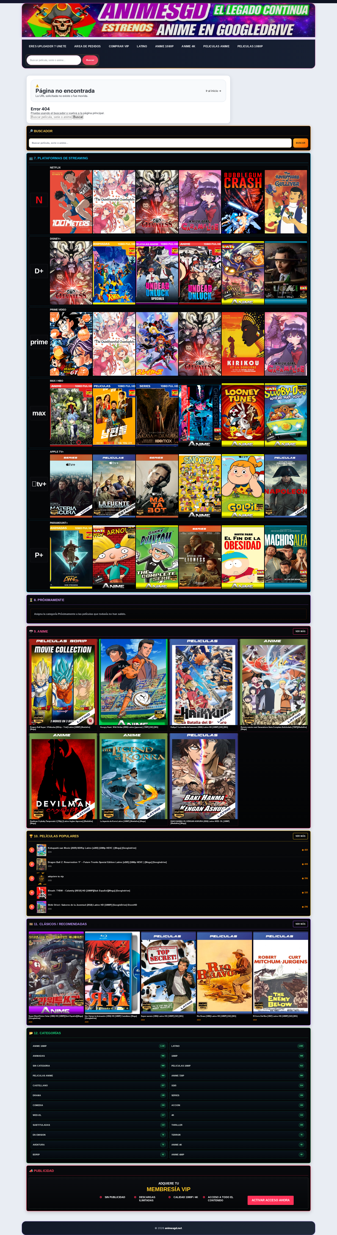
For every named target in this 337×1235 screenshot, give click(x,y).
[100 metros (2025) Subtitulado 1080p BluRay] (71, 201)
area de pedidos (87, 46)
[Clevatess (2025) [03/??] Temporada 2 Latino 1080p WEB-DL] (157, 201)
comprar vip (119, 46)
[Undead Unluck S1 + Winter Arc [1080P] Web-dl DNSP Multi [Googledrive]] (200, 273)
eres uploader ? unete (47, 46)
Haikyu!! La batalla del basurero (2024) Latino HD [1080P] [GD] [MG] (199, 727)
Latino (142, 46)
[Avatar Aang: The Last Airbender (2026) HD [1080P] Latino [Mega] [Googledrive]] (71, 557)
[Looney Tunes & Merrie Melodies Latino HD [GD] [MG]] (243, 415)
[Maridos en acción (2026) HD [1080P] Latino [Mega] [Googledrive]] (114, 415)
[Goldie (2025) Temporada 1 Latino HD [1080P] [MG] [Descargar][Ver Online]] (243, 486)
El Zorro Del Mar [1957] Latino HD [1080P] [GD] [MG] (275, 1016)
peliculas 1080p (250, 46)
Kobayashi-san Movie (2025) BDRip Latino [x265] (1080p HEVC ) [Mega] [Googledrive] (92, 848)
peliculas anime (216, 46)
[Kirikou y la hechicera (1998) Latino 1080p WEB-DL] (243, 343)
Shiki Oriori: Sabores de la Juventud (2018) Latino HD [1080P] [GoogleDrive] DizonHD (92, 905)
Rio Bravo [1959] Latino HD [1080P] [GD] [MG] (216, 1016)
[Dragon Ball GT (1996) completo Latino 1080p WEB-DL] (71, 343)
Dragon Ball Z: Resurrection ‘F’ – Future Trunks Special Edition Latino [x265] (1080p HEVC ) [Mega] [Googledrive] (107, 862)
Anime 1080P (164, 46)
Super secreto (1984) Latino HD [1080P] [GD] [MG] (162, 1016)
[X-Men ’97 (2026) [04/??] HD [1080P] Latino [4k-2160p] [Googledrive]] (114, 273)
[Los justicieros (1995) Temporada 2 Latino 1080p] (157, 343)
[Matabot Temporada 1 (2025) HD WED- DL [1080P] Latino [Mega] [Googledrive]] (157, 486)
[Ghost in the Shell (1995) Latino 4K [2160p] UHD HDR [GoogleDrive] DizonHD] (200, 415)
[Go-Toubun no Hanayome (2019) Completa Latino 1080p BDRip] (114, 201)
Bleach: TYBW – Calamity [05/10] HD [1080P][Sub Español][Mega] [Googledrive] (89, 891)
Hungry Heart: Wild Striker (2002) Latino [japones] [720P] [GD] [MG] (129, 727)
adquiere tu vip (56, 876)
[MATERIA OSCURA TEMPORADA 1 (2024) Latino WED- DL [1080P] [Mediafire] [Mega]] (71, 486)
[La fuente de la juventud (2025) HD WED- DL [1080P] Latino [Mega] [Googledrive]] (114, 486)
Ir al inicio (213, 90)
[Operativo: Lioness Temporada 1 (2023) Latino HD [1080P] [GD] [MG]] (200, 557)
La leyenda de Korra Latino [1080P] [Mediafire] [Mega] (123, 821)
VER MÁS (300, 631)
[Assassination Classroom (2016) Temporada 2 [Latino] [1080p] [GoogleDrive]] (71, 415)
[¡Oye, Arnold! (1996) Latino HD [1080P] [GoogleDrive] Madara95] (114, 557)
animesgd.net (168, 20)
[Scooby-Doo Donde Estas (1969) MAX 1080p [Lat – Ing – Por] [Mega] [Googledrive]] (286, 415)
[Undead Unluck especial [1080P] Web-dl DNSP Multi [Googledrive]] (157, 273)
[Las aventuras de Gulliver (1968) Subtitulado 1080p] (286, 201)
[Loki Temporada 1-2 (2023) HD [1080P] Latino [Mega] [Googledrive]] (286, 273)
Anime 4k (188, 46)
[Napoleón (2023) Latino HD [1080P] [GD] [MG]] (286, 486)
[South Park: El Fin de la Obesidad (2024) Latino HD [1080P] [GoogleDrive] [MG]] (243, 557)
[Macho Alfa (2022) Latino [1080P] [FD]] (286, 557)
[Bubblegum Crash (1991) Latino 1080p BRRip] (243, 201)
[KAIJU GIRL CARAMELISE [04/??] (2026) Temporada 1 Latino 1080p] (200, 202)
